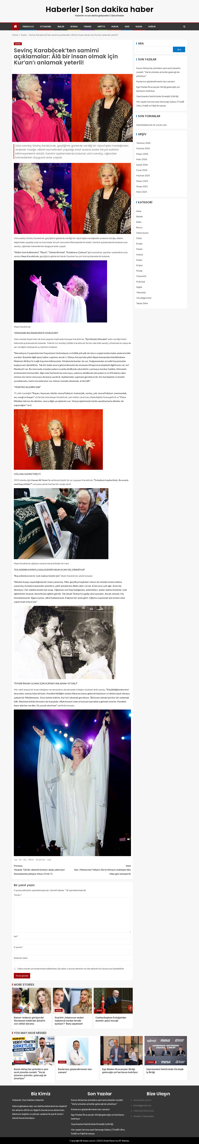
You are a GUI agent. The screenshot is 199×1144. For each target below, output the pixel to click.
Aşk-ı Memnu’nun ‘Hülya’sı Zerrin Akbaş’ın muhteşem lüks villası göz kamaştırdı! (102, 869)
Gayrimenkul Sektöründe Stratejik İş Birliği (157, 96)
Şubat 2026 (142, 164)
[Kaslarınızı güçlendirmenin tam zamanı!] (77, 1050)
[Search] (184, 26)
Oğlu (49, 859)
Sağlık (152, 26)
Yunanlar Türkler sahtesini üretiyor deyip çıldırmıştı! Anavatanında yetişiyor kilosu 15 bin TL (39, 869)
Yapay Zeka (142, 303)
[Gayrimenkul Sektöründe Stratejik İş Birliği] (166, 1050)
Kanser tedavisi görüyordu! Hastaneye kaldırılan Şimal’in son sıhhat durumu (29, 1020)
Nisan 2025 (142, 186)
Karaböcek (40, 859)
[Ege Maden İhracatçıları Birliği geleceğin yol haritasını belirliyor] (121, 1050)
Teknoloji (28, 26)
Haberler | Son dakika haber (99, 9)
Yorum (18, 894)
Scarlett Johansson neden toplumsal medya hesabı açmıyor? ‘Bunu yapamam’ (69, 1020)
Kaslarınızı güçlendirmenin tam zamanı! (155, 81)
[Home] (15, 26)
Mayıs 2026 (142, 153)
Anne (138, 211)
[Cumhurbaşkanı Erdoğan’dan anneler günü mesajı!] (113, 1001)
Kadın (139, 26)
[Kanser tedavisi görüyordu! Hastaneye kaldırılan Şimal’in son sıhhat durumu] (31, 1001)
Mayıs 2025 (142, 180)
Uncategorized (143, 297)
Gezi (127, 26)
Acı (20, 859)
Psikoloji (140, 281)
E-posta (18, 947)
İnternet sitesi (21, 957)
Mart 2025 (141, 191)
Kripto (101, 26)
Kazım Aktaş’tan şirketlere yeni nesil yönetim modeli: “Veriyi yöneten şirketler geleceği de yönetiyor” (158, 72)
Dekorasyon (142, 232)
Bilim (138, 221)
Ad (16, 936)
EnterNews (109, 1140)
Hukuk (114, 26)
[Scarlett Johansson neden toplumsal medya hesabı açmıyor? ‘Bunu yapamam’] (72, 1001)
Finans (87, 26)
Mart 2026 (141, 159)
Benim (31, 859)
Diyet (139, 238)
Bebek (139, 216)
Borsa (74, 26)
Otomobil (45, 26)
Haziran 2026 (143, 148)
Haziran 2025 (143, 175)
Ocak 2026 (141, 170)
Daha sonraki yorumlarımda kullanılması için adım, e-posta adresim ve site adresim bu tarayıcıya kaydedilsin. (70, 968)
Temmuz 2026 (143, 142)
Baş (25, 859)
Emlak (61, 26)
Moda (139, 270)
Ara (141, 43)
